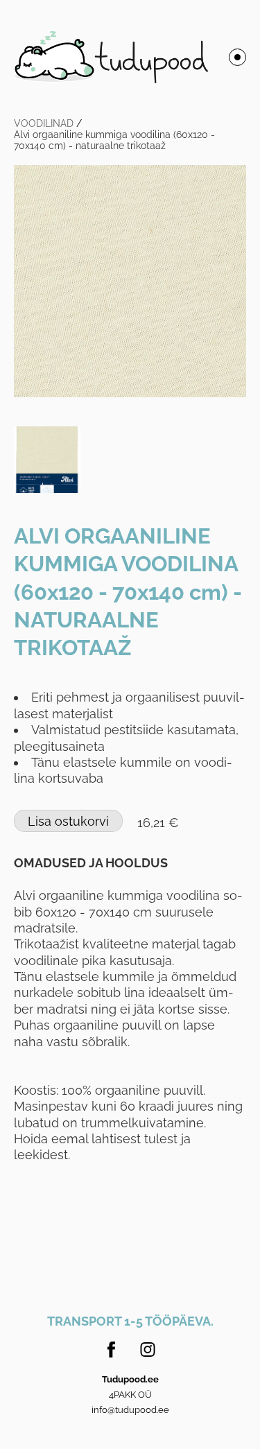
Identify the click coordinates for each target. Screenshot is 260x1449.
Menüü (237, 57)
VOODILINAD (43, 123)
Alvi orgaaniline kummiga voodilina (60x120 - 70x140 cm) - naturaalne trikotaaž (114, 140)
